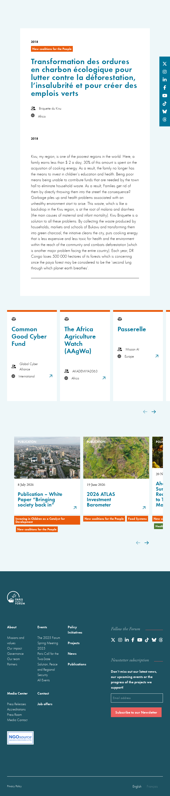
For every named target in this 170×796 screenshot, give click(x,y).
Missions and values (15, 640)
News (72, 653)
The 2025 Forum (48, 637)
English (137, 786)
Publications (77, 664)
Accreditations (16, 709)
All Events (43, 680)
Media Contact (17, 720)
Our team (13, 659)
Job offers (44, 703)
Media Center (17, 693)
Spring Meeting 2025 (47, 645)
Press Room (14, 714)
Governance (15, 653)
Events (42, 627)
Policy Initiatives (75, 629)
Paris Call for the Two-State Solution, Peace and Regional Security (48, 664)
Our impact (14, 648)
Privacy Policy (14, 786)
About (11, 627)
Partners (12, 664)
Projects (73, 642)
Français (152, 786)
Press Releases (16, 704)
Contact (43, 693)
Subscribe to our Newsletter (136, 712)
